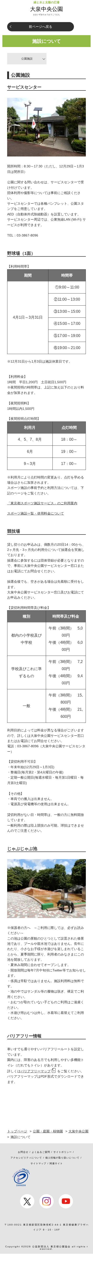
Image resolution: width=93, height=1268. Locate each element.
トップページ (17, 1131)
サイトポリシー (62, 1152)
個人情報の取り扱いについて (62, 1157)
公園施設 (27, 58)
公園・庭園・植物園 (48, 1131)
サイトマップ (38, 1163)
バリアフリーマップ (36, 1071)
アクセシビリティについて (26, 1157)
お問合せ (23, 1152)
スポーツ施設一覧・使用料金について (35, 513)
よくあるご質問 (41, 1152)
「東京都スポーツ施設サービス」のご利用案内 (42, 503)
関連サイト (56, 1163)
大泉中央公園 (46, 9)
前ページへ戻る (40, 26)
